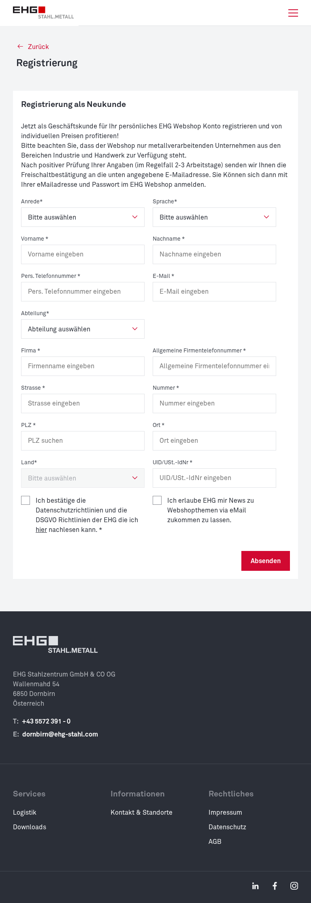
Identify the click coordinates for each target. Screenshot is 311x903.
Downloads (29, 827)
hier (41, 530)
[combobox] (82, 440)
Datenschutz (227, 827)
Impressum (225, 812)
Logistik (24, 812)
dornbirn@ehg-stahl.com (60, 734)
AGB (215, 842)
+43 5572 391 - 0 (46, 721)
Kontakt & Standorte (142, 812)
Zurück (37, 47)
